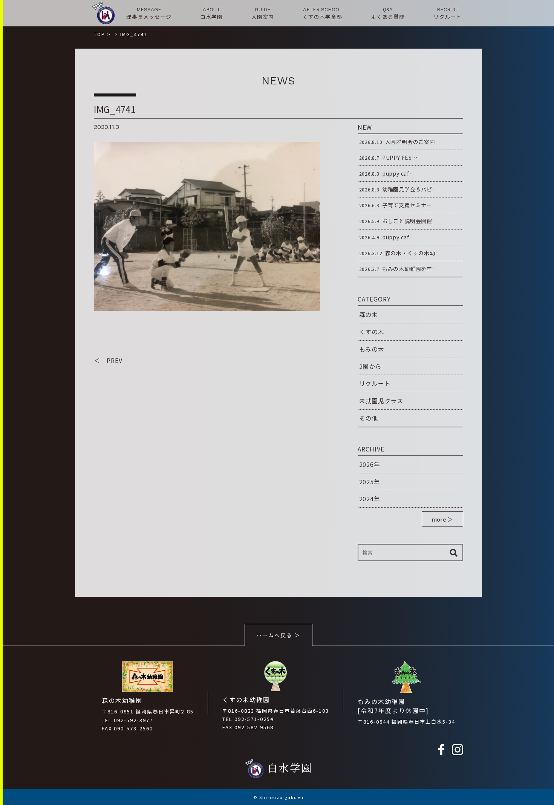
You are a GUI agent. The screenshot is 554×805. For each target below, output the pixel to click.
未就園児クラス (381, 400)
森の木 (368, 314)
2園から (370, 366)
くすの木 (371, 331)
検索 (453, 552)
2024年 (369, 498)
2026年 (369, 464)
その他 (368, 417)
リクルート (375, 383)
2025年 (369, 481)
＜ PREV (108, 360)
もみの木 (371, 349)
